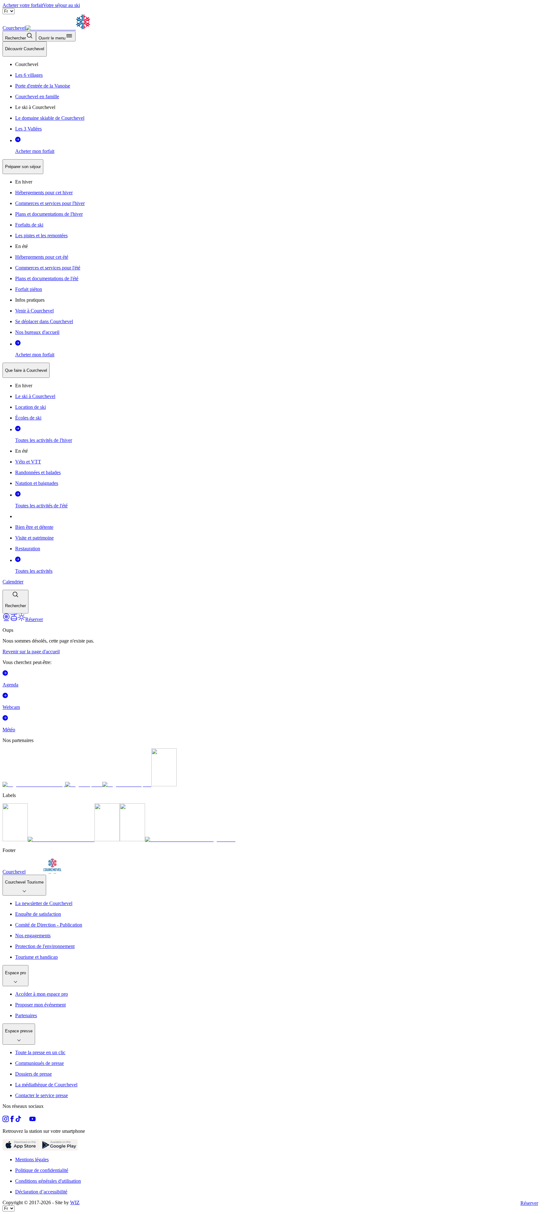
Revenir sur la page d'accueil (31, 651)
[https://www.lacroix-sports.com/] (126, 784)
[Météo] (21, 619)
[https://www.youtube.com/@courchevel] (32, 1120)
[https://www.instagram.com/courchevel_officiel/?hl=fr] (6, 1120)
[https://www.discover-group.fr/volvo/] (34, 784)
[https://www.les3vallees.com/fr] (132, 839)
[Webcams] (6, 619)
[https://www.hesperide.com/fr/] (83, 784)
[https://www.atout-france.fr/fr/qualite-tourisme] (15, 839)
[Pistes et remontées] (14, 619)
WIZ (75, 1202)
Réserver (529, 1203)
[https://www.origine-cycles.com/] (164, 784)
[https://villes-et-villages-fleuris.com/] (190, 839)
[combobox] (273, 327)
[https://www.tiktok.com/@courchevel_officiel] (18, 1120)
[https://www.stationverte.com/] (107, 839)
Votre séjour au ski (61, 5)
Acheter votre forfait (23, 5)
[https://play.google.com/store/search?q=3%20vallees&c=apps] (59, 1148)
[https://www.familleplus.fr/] (61, 839)
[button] (15, 601)
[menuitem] (25, 49)
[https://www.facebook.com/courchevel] (12, 1120)
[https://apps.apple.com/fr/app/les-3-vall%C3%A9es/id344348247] (21, 1148)
